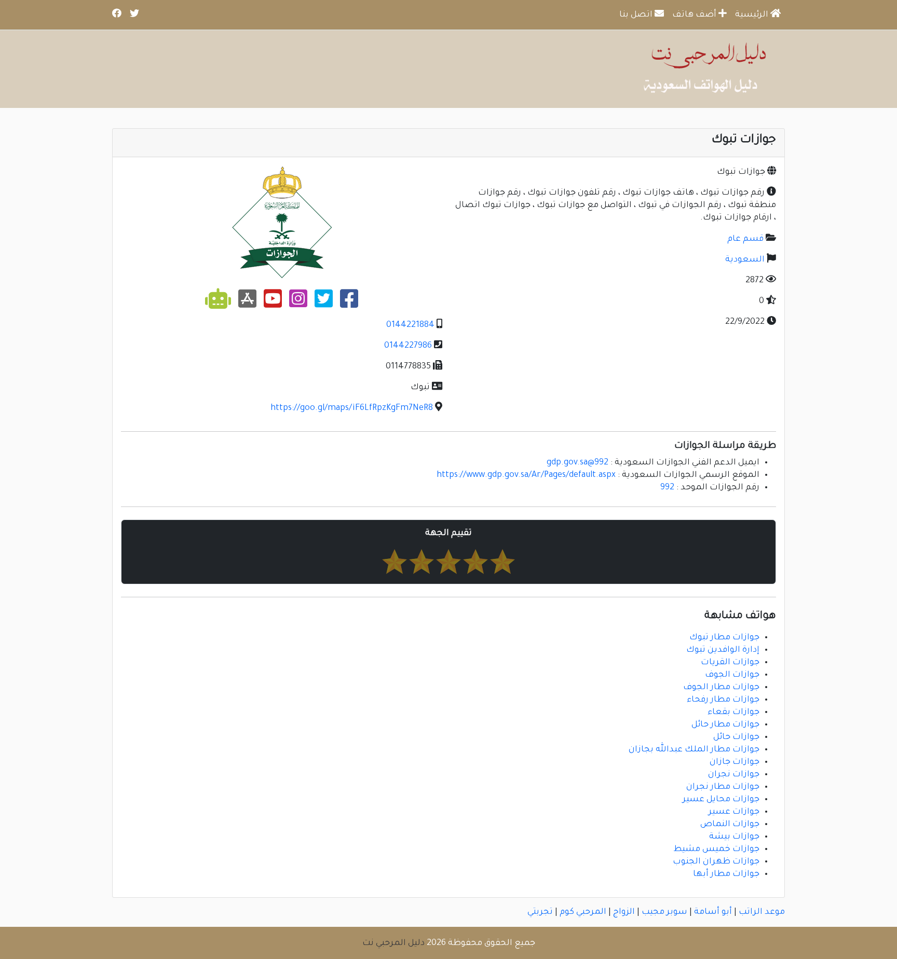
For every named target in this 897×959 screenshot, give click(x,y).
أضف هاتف (695, 15)
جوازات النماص (729, 824)
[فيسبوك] (349, 303)
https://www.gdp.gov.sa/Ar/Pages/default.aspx (526, 475)
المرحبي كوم (583, 912)
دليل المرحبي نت (393, 943)
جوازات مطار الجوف (721, 687)
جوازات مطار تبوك (724, 637)
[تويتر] (324, 303)
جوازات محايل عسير (721, 799)
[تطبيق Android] (218, 303)
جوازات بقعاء (733, 712)
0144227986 (408, 346)
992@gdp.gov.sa (577, 463)
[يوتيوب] (273, 303)
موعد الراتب (762, 912)
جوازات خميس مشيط (716, 849)
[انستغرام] (298, 303)
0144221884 (410, 325)
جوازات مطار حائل (725, 725)
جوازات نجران (733, 774)
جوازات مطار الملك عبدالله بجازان (694, 750)
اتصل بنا (637, 15)
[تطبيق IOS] (247, 303)
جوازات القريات (730, 662)
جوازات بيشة (734, 837)
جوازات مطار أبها (726, 874)
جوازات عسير (734, 812)
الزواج (624, 912)
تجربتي (540, 912)
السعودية (745, 260)
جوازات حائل (736, 737)
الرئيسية (752, 15)
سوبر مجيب (664, 912)
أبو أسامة (713, 912)
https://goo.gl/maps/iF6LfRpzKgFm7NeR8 (351, 408)
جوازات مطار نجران (722, 787)
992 (667, 487)
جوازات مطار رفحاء (723, 700)
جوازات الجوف (732, 675)
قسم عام (745, 239)
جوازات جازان (734, 762)
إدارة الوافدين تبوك (722, 650)
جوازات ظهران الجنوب (716, 862)
